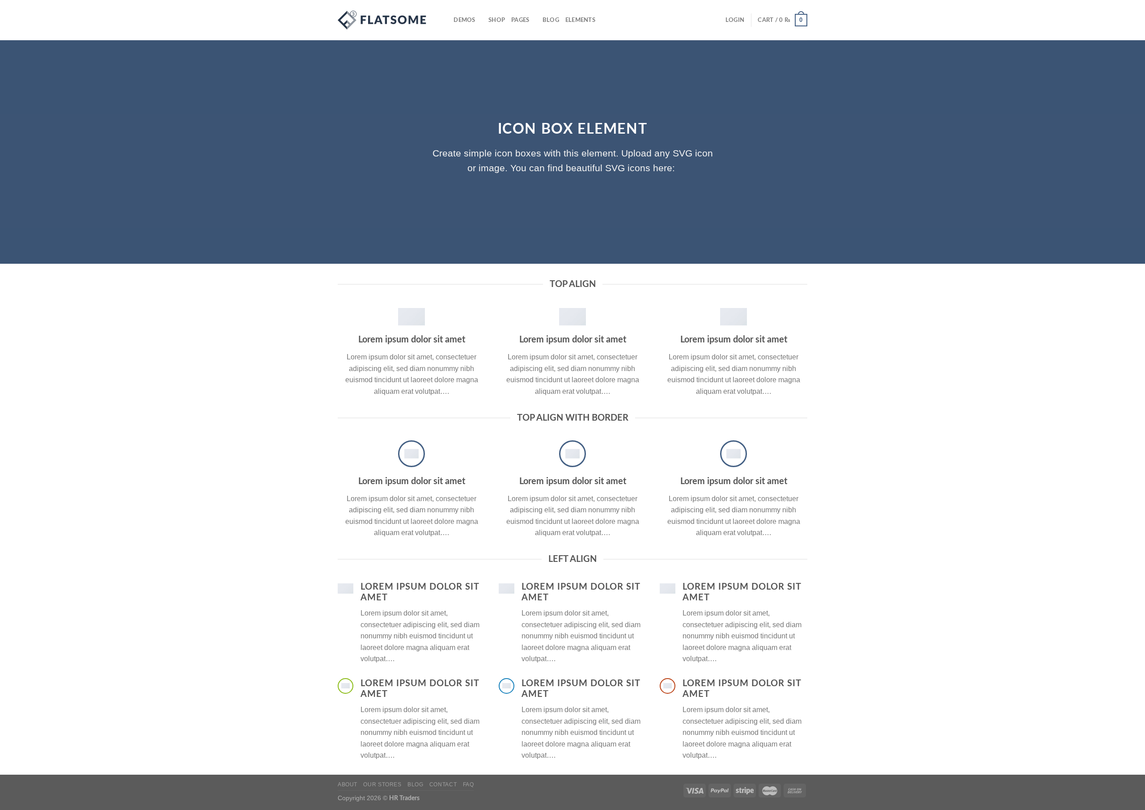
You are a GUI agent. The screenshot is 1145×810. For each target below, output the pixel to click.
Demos (464, 20)
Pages (520, 20)
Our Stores (382, 784)
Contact (443, 784)
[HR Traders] (382, 20)
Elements (580, 20)
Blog (551, 20)
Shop (496, 20)
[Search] (444, 20)
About (347, 784)
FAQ (468, 784)
